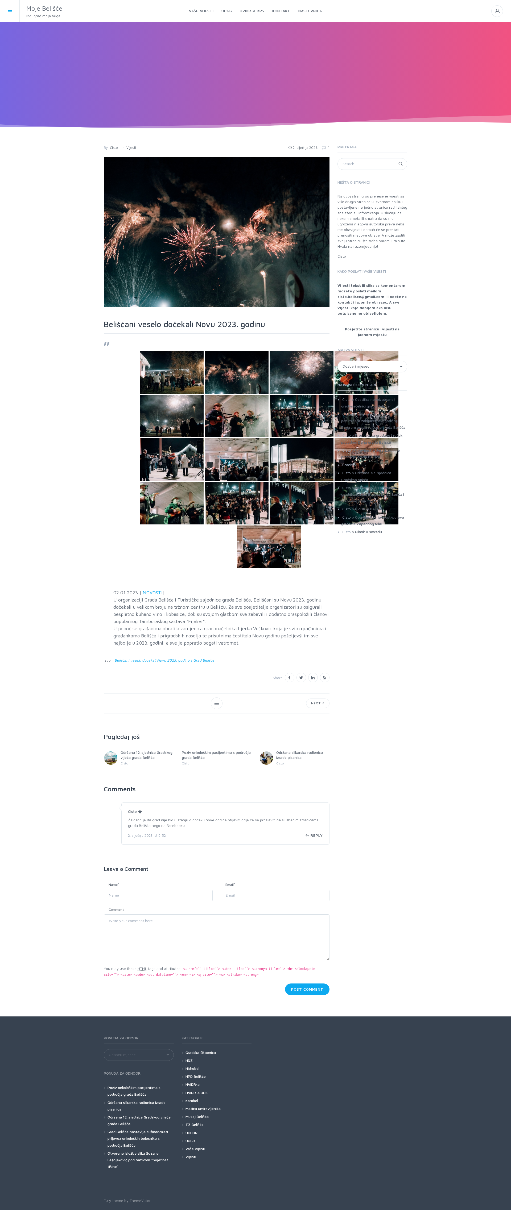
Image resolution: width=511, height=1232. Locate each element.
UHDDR (191, 1132)
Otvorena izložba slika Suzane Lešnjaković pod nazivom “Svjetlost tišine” (138, 1160)
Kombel (192, 1100)
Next (316, 703)
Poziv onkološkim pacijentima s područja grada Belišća (134, 1090)
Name (114, 884)
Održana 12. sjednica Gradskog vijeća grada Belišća (146, 754)
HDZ (189, 1060)
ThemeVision (140, 1200)
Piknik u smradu (368, 531)
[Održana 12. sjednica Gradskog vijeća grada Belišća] (110, 758)
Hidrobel (192, 1068)
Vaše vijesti (195, 1148)
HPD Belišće (196, 1076)
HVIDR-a (193, 1084)
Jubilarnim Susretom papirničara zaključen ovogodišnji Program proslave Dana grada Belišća (373, 421)
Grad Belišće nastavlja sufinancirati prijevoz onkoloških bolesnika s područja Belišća (138, 1138)
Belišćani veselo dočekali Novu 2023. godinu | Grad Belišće (164, 660)
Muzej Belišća (197, 1116)
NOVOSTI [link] (153, 592)
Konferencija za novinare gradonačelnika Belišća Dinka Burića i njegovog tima (372, 494)
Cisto (114, 147)
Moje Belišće (44, 11)
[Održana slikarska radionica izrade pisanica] (266, 758)
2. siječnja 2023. (305, 147)
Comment (116, 909)
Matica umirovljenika (203, 1108)
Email (230, 884)
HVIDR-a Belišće (368, 509)
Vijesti (131, 147)
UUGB (190, 1140)
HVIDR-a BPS (197, 1092)
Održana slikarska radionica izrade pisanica (299, 754)
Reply (317, 835)
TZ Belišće (195, 1124)
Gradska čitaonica (201, 1052)
